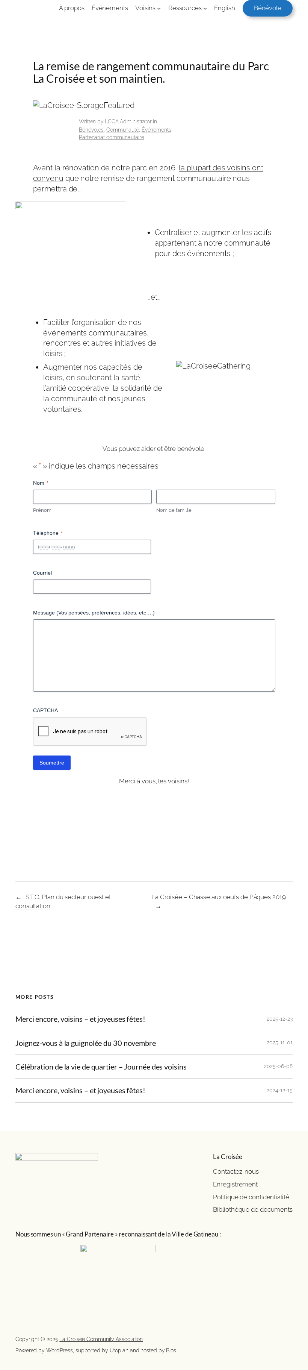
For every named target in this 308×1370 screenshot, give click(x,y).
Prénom (42, 510)
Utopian (119, 1350)
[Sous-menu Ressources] (205, 8)
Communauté (122, 130)
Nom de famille (174, 510)
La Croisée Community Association (101, 1339)
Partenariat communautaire (111, 137)
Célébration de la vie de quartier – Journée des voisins (101, 1066)
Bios (171, 1350)
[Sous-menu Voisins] (159, 8)
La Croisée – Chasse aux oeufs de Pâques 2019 (218, 897)
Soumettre (51, 763)
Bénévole (267, 8)
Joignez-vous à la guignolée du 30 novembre (85, 1043)
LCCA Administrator (128, 121)
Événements (156, 130)
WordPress (59, 1350)
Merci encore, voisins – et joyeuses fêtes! (80, 1019)
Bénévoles (91, 130)
